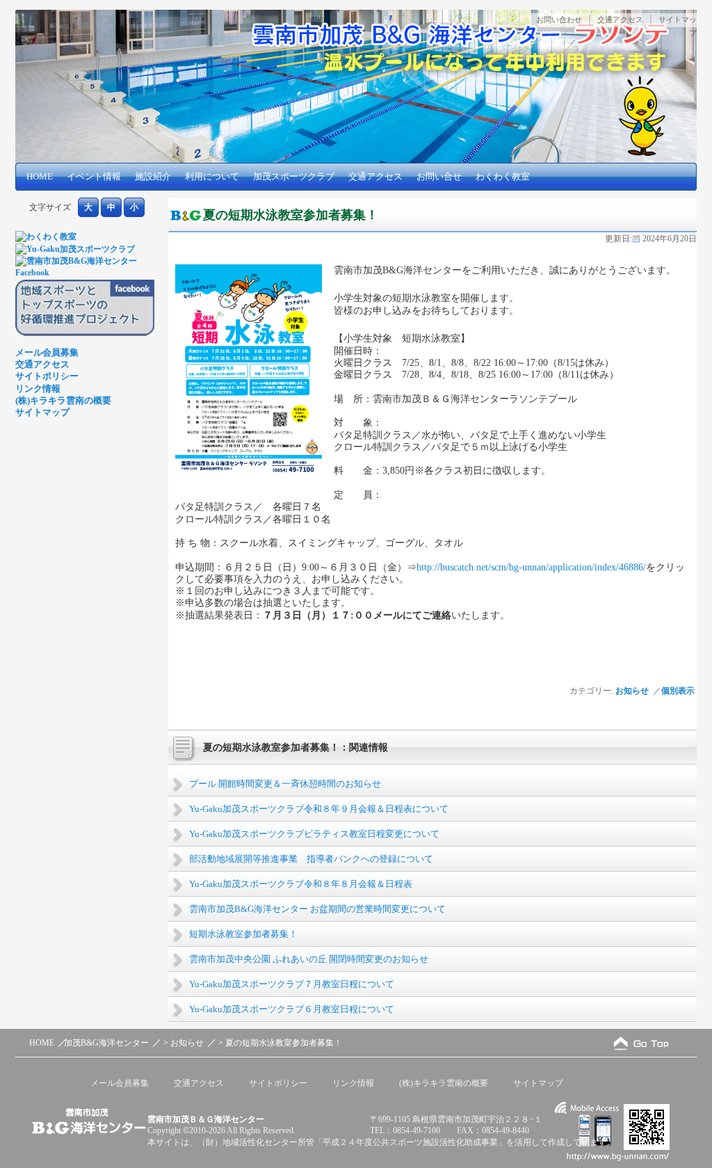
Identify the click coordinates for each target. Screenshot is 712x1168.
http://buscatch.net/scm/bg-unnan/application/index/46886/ (531, 567)
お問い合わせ (559, 19)
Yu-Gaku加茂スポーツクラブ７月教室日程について (291, 984)
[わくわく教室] (45, 236)
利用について (212, 176)
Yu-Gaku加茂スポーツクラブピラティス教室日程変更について (314, 834)
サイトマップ (42, 412)
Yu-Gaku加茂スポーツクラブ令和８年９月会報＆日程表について (318, 808)
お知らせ (632, 691)
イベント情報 (94, 176)
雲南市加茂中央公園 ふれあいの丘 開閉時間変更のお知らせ (308, 959)
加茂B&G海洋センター (106, 1043)
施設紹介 (153, 176)
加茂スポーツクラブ (293, 176)
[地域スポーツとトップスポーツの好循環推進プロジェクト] (84, 333)
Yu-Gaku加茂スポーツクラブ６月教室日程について (291, 1009)
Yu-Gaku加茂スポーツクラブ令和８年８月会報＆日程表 (300, 884)
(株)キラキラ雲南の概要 (63, 400)
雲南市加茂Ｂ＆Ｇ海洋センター (205, 1119)
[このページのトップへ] (641, 1043)
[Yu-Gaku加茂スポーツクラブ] (75, 249)
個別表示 (679, 691)
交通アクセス (620, 19)
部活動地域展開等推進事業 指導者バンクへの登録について (311, 859)
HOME (39, 176)
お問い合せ (439, 176)
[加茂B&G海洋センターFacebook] (84, 273)
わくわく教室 (503, 176)
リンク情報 (37, 388)
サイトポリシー (47, 376)
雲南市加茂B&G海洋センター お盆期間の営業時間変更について (317, 909)
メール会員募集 (47, 352)
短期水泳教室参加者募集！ (243, 934)
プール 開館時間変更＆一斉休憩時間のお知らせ (285, 783)
